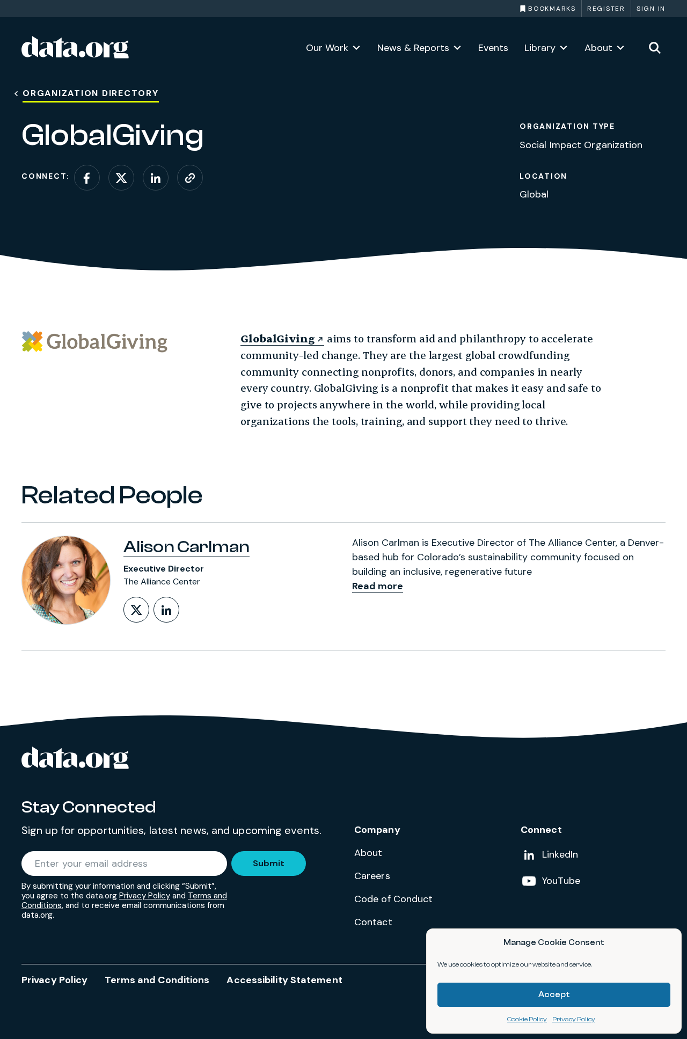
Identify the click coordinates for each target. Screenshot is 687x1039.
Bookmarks (552, 8)
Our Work (327, 47)
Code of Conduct (393, 898)
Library (540, 47)
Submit (268, 863)
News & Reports (413, 47)
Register (606, 8)
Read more (377, 586)
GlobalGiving (277, 338)
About (598, 47)
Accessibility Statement (284, 980)
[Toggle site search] (655, 47)
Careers (372, 875)
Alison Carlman (186, 547)
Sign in (651, 8)
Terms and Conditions (157, 980)
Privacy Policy (573, 1019)
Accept (554, 994)
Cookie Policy (527, 1019)
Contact (373, 922)
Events (493, 47)
